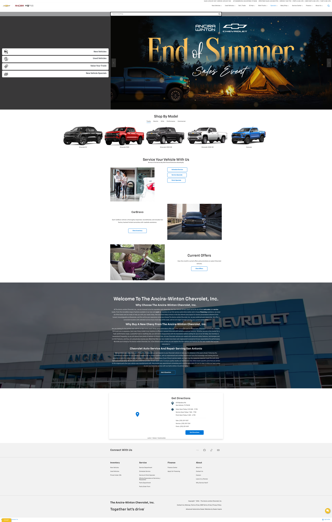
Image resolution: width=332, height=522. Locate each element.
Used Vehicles (114, 471)
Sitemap (187, 505)
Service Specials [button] (177, 175)
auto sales (207, 309)
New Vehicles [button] (216, 6)
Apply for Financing (174, 471)
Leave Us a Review (202, 479)
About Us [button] (318, 6)
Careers (198, 475)
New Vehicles (114, 467)
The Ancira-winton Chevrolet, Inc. (211, 501)
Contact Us (199, 471)
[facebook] (204, 450)
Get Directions (194, 432)
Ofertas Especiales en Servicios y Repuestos (149, 479)
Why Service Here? (202, 483)
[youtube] (218, 450)
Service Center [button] (296, 6)
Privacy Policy (217, 505)
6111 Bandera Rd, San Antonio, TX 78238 (245, 1)
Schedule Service (144, 471)
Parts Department (145, 483)
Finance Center (172, 467)
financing (203, 312)
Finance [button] (308, 6)
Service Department (145, 467)
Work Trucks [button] (262, 6)
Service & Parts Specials (147, 475)
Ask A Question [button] (166, 372)
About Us (199, 467)
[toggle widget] (327, 510)
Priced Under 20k (115, 475)
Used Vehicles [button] (229, 6)
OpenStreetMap (162, 438)
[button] (328, 5)
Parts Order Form (144, 486)
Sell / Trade (242, 5)
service (215, 309)
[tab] (149, 121)
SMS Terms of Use (206, 505)
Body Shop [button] (283, 6)
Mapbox (155, 438)
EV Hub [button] (251, 6)
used (157, 312)
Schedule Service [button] (177, 169)
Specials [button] (273, 6)
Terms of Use (195, 505)
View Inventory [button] (137, 230)
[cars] (197, 450)
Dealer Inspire (217, 509)
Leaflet (149, 438)
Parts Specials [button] (176, 180)
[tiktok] (211, 450)
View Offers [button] (199, 268)
